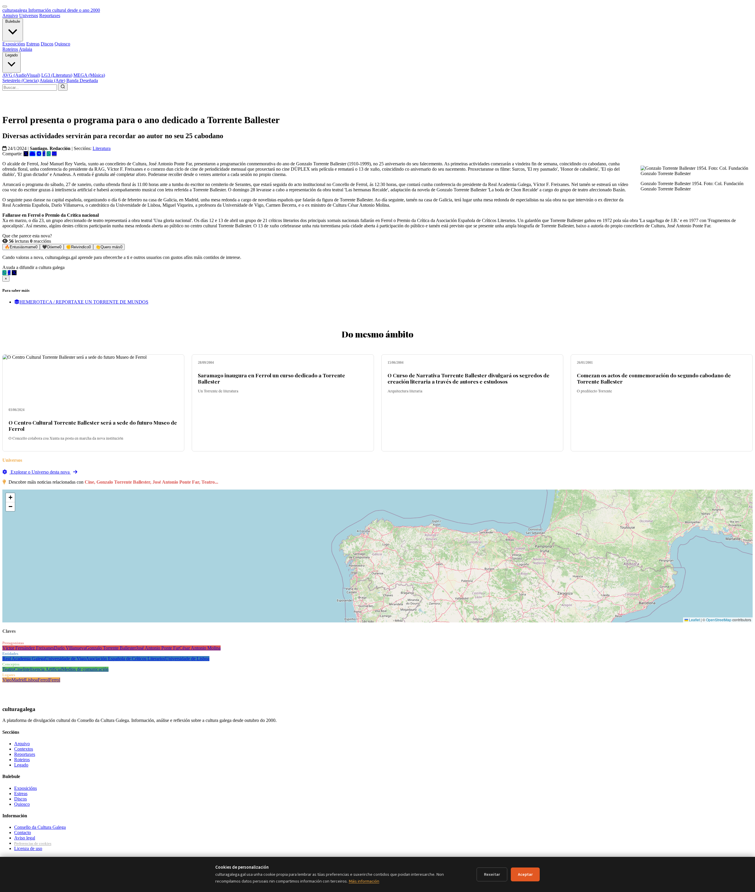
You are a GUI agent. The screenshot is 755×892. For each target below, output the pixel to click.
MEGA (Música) (89, 75)
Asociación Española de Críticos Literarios (125, 658)
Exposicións (13, 43)
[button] (10, 497)
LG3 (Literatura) (56, 75)
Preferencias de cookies (32, 843)
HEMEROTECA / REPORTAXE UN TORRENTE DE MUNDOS (83, 301)
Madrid (18, 679)
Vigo (7, 679)
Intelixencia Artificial (42, 669)
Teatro (8, 669)
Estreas (33, 43)
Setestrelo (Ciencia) (20, 80)
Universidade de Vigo (65, 658)
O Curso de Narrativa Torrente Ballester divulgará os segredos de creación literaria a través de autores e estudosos (468, 378)
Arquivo (10, 15)
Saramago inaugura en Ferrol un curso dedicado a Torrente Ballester (271, 378)
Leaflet (694, 619)
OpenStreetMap (718, 619)
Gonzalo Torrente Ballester (111, 647)
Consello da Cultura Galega (40, 827)
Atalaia (25, 49)
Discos (47, 43)
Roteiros (10, 49)
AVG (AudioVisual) (21, 75)
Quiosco (62, 43)
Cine (18, 669)
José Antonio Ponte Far (157, 647)
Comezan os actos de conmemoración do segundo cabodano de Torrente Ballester (654, 378)
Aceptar (525, 874)
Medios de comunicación (85, 669)
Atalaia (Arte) (52, 80)
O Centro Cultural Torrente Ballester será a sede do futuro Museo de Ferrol (93, 425)
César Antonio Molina (200, 647)
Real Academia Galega (23, 658)
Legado (11, 55)
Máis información (364, 881)
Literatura (102, 148)
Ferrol (43, 679)
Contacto (22, 832)
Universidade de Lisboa (187, 658)
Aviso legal (24, 837)
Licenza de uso (28, 848)
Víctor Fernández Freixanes (28, 647)
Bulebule (12, 21)
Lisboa (31, 679)
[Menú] (4, 6)
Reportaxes (49, 15)
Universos (28, 15)
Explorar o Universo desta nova (40, 471)
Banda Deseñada (82, 80)
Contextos (23, 748)
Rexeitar (492, 874)
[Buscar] (63, 87)
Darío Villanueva (70, 647)
